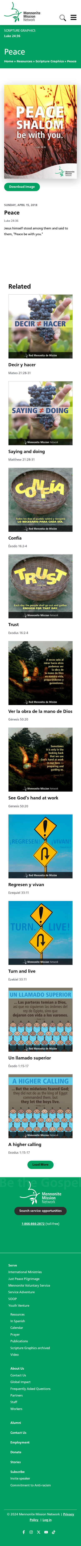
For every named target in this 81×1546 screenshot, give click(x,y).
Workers (16, 1409)
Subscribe (17, 1472)
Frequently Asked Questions (30, 1389)
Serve (12, 1265)
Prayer (15, 1334)
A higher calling (24, 1144)
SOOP (12, 1299)
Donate (15, 1452)
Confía (15, 538)
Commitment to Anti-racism (30, 1485)
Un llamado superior (29, 1058)
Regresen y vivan (26, 885)
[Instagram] (33, 1534)
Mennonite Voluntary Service (29, 1285)
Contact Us (18, 1375)
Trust (13, 625)
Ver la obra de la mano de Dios (40, 711)
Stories (15, 1462)
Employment (19, 1442)
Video (14, 1355)
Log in (47, 1520)
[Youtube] (48, 1534)
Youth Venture (18, 1305)
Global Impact (20, 1382)
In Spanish (17, 1321)
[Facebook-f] (25, 1534)
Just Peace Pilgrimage (23, 1279)
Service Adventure (21, 1292)
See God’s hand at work (33, 798)
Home (8, 61)
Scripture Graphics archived (30, 1348)
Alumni (15, 1423)
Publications (19, 1341)
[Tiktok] (55, 1534)
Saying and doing (26, 451)
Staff (13, 1402)
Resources (24, 61)
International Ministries (25, 1272)
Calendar (16, 1328)
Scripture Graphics (50, 61)
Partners (16, 1395)
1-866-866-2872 (33, 1224)
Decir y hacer (22, 365)
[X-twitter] (40, 1534)
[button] (40, 1165)
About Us (17, 1368)
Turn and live (22, 971)
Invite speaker (20, 1478)
